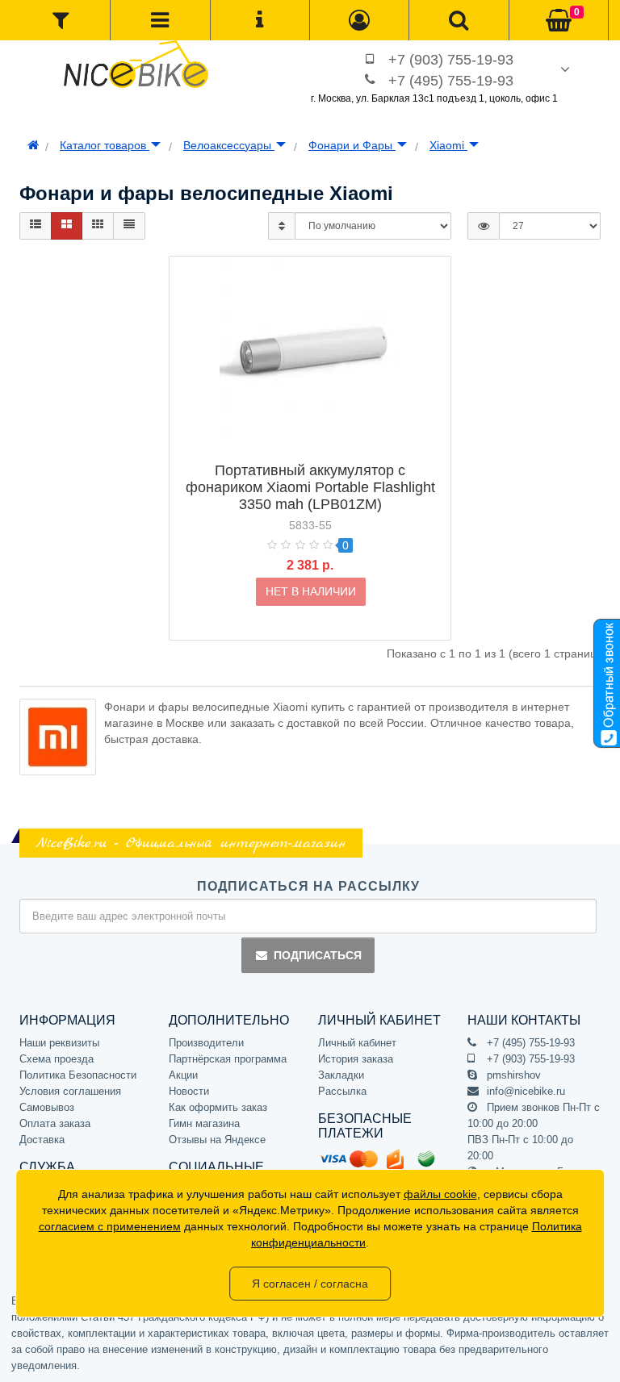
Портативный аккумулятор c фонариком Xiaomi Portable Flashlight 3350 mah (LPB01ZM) (310, 487)
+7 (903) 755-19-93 (450, 60)
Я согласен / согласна (310, 1283)
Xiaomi (448, 145)
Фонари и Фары (352, 145)
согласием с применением (110, 1226)
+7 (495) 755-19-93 (450, 81)
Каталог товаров (104, 145)
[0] (559, 21)
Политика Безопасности (77, 1075)
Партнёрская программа (228, 1059)
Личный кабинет (357, 1043)
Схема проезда (56, 1059)
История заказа (355, 1059)
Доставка (42, 1140)
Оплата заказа (54, 1123)
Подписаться (318, 955)
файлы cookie (440, 1194)
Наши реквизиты (59, 1043)
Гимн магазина (204, 1123)
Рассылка (342, 1091)
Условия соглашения (70, 1091)
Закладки (341, 1075)
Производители (206, 1043)
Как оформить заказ (218, 1107)
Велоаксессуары (228, 145)
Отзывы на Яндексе (217, 1140)
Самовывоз (46, 1107)
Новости (189, 1091)
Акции (183, 1075)
